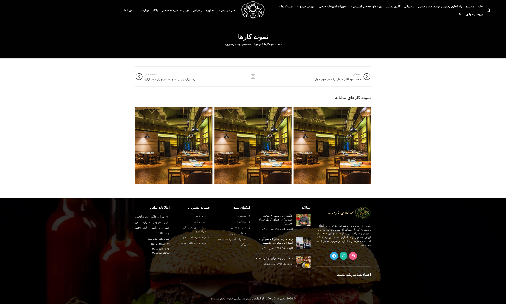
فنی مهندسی (238, 227)
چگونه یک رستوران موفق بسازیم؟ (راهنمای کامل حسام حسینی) (276, 219)
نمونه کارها (269, 44)
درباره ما (201, 215)
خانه (279, 44)
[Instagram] (353, 256)
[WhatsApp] (343, 256)
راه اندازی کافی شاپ (193, 242)
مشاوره (241, 221)
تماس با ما (200, 221)
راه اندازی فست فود (194, 237)
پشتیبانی (241, 215)
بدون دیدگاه (268, 229)
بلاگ (243, 244)
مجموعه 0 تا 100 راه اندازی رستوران (264, 298)
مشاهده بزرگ (296, 110)
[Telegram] (334, 256)
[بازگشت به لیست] (253, 77)
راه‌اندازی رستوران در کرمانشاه (274, 258)
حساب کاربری (238, 233)
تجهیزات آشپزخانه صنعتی (231, 239)
